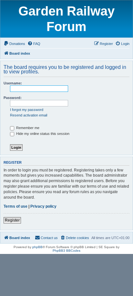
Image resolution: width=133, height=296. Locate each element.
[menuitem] (14, 44)
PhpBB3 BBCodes (66, 250)
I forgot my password (26, 110)
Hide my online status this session (42, 134)
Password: (13, 98)
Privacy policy (43, 206)
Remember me (27, 128)
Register (12, 220)
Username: (13, 83)
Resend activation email (28, 115)
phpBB (37, 247)
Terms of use (15, 206)
